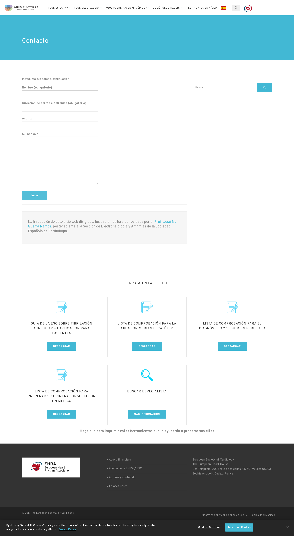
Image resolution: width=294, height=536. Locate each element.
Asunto (27, 119)
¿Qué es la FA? (58, 8)
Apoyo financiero (120, 460)
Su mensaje (30, 134)
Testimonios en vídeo (202, 8)
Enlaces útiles (118, 486)
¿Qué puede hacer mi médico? (126, 8)
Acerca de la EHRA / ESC (125, 468)
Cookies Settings (209, 527)
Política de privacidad (262, 515)
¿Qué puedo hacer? (166, 8)
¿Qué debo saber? (87, 8)
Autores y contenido (122, 477)
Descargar (61, 346)
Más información (147, 414)
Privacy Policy (67, 529)
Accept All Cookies (239, 527)
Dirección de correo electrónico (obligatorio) (54, 103)
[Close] (287, 527)
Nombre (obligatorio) (37, 88)
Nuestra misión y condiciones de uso (222, 515)
